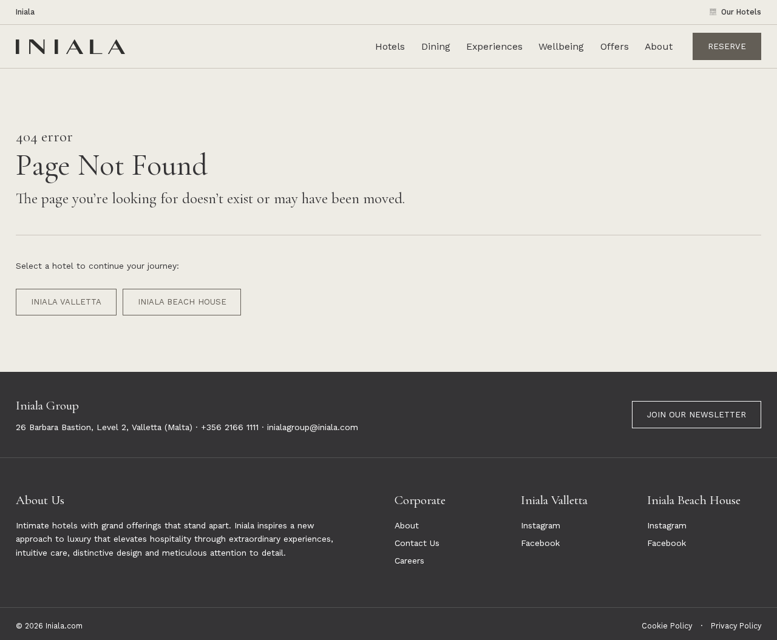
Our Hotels (741, 11)
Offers (614, 46)
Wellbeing (561, 46)
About (659, 46)
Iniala (25, 11)
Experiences (494, 46)
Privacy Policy (736, 625)
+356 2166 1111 (230, 427)
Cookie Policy (667, 625)
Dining (435, 46)
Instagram (540, 525)
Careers (409, 560)
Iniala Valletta (66, 301)
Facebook (540, 543)
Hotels (390, 46)
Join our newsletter (696, 414)
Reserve (727, 45)
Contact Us (417, 543)
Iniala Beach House (182, 301)
